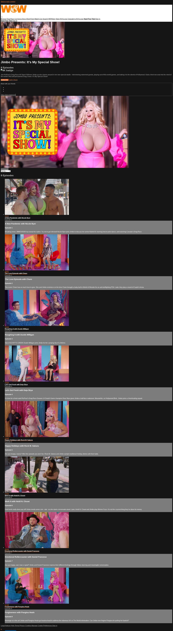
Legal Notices (6, 625)
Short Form (30, 19)
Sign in (97, 19)
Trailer (10, 80)
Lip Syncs (18, 19)
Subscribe (4, 80)
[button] (2, 17)
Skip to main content (8, 2)
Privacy (22, 625)
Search (45, 19)
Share (15, 80)
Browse (4, 19)
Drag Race (11, 19)
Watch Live (39, 19)
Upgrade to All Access (75, 19)
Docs (24, 19)
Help (13, 625)
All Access (63, 19)
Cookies (28, 625)
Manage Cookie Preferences (42, 625)
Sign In (14, 21)
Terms (17, 625)
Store (58, 19)
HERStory (51, 19)
